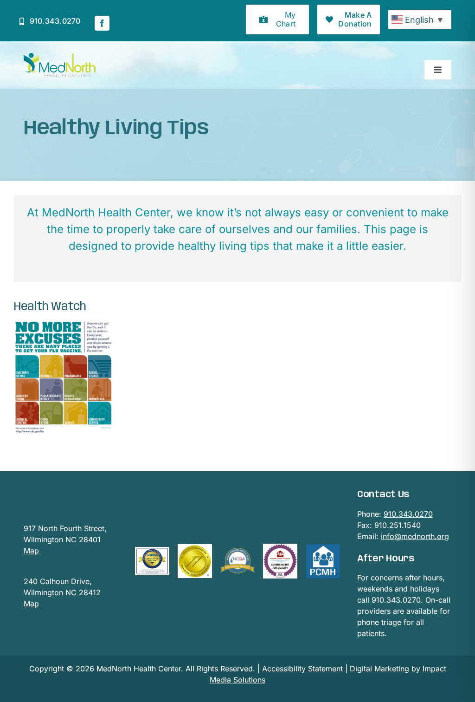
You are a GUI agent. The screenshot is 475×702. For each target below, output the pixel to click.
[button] (277, 19)
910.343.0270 (408, 514)
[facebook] (102, 23)
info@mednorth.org (415, 536)
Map (31, 550)
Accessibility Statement (302, 668)
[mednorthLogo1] (60, 56)
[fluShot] (63, 324)
